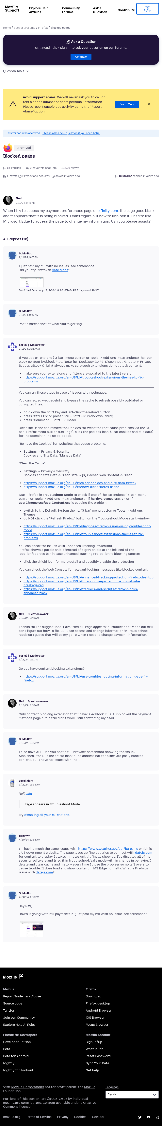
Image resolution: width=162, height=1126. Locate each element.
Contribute (126, 10)
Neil (19, 198)
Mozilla (13, 977)
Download (93, 996)
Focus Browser (97, 1025)
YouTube (148, 1117)
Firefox (43, 27)
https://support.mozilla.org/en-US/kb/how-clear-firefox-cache (71, 487)
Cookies (80, 1117)
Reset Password (98, 1056)
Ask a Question (100, 10)
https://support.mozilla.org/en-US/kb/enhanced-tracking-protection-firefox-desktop (89, 577)
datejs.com (143, 852)
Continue (81, 56)
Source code (12, 1003)
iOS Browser (95, 1017)
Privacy (63, 1117)
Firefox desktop (98, 1003)
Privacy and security (36, 176)
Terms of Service (39, 1117)
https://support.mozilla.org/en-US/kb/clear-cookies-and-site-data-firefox (80, 483)
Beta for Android (16, 1056)
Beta (6, 1049)
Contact (98, 1117)
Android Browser (99, 1010)
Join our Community (19, 1017)
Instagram (157, 1117)
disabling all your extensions (46, 815)
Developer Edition (17, 1042)
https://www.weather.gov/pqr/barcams (108, 849)
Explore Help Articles (38, 10)
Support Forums (24, 27)
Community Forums (71, 10)
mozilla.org (11, 1117)
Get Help (92, 1070)
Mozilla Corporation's (27, 1087)
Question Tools (13, 71)
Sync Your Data (97, 1063)
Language (112, 1087)
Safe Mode (60, 270)
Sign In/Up (147, 9)
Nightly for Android (18, 1070)
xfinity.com (108, 211)
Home (7, 27)
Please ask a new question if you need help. (71, 133)
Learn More (127, 104)
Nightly (8, 1063)
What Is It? (94, 1049)
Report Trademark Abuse (22, 996)
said (28, 793)
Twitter (8, 1010)
